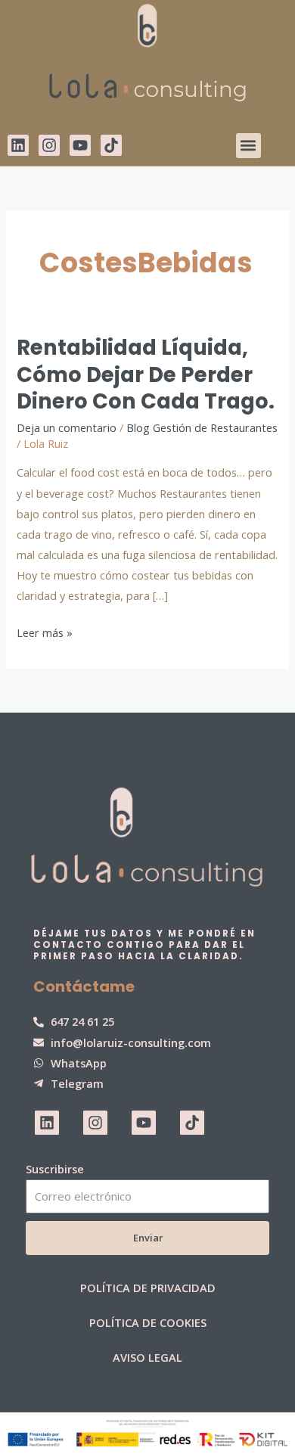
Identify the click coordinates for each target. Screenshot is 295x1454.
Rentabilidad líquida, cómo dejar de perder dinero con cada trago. (146, 374)
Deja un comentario (66, 427)
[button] (248, 145)
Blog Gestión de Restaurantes (202, 427)
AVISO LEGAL (147, 1357)
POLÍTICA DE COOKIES (147, 1322)
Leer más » (45, 631)
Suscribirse (55, 1168)
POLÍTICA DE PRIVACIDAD (148, 1287)
